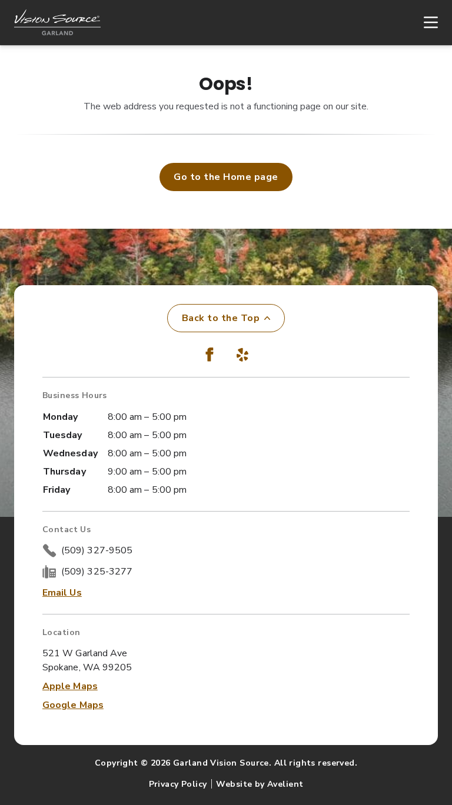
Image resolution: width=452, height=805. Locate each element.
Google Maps (73, 705)
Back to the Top (221, 318)
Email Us (62, 592)
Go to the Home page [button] (226, 177)
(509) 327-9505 (96, 550)
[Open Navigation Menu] (425, 22)
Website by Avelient (259, 784)
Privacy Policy (178, 784)
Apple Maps (70, 686)
